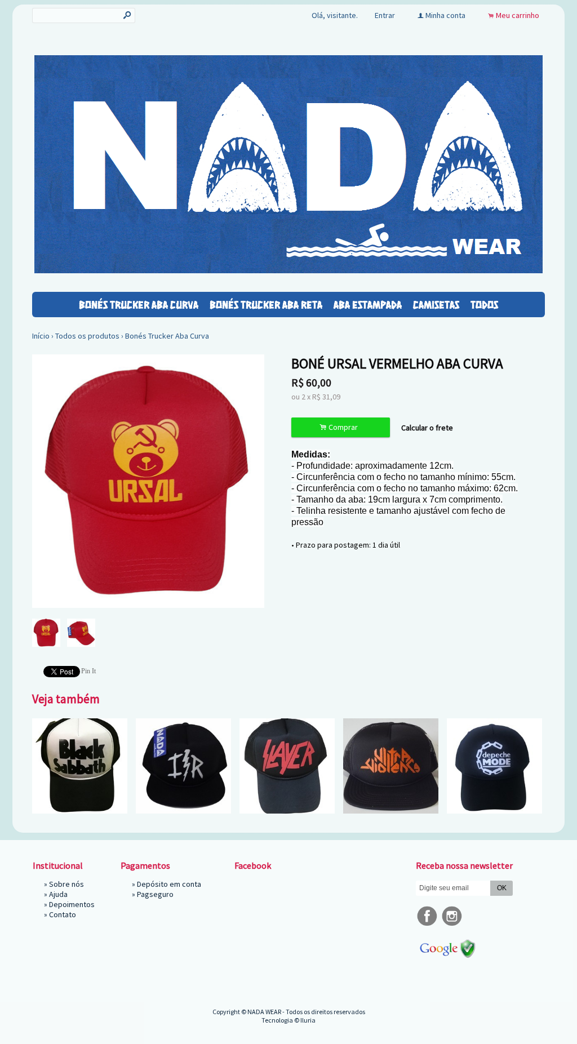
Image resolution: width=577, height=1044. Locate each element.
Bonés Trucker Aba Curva (138, 304)
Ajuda (58, 894)
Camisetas (436, 304)
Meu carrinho (517, 15)
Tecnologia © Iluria (288, 1020)
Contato (62, 914)
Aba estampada (368, 304)
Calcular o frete (427, 428)
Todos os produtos (87, 336)
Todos (484, 304)
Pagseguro (155, 894)
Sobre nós (66, 884)
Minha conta (445, 15)
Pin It (88, 671)
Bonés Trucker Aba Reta (266, 304)
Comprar (340, 427)
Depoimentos (72, 904)
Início (41, 336)
